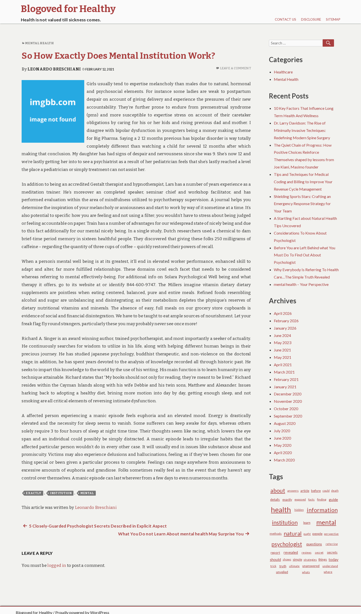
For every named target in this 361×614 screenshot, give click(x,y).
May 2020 (282, 445)
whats (306, 572)
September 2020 (288, 416)
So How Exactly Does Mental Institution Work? (118, 56)
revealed (291, 552)
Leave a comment (235, 68)
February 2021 (286, 379)
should (275, 559)
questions (314, 544)
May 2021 (282, 357)
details (275, 500)
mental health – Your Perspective (301, 284)
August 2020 (284, 423)
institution (61, 493)
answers (293, 490)
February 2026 (286, 320)
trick (273, 566)
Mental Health (39, 43)
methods (276, 533)
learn (306, 523)
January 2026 (285, 328)
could (326, 490)
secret (319, 552)
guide (333, 499)
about (277, 490)
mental (87, 493)
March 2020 (284, 460)
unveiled (282, 572)
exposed (300, 499)
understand (330, 566)
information (322, 509)
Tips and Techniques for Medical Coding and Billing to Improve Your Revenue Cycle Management (303, 181)
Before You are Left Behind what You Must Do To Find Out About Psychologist (304, 255)
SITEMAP (333, 19)
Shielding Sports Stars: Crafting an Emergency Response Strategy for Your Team (302, 203)
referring (332, 543)
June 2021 (282, 350)
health (281, 509)
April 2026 (283, 313)
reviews (306, 552)
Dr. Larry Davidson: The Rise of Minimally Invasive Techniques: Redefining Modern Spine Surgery (302, 130)
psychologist (286, 544)
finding (321, 499)
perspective (331, 533)
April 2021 (283, 364)
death (335, 490)
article (304, 491)
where (328, 572)
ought (307, 533)
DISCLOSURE (311, 19)
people (317, 533)
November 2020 (288, 401)
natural (293, 533)
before (316, 491)
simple (297, 559)
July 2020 (282, 430)
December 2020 (287, 393)
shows (287, 559)
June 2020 (282, 438)
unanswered (310, 566)
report (275, 553)
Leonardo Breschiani (54, 69)
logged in (56, 565)
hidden (299, 509)
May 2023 (282, 342)
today (333, 559)
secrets (332, 552)
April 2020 (283, 452)
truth (282, 566)
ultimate (294, 566)
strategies (310, 559)
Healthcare (283, 72)
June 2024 (282, 335)
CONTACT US (285, 19)
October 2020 (286, 408)
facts (311, 499)
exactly (33, 493)
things (322, 559)
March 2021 (284, 372)
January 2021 (285, 386)
